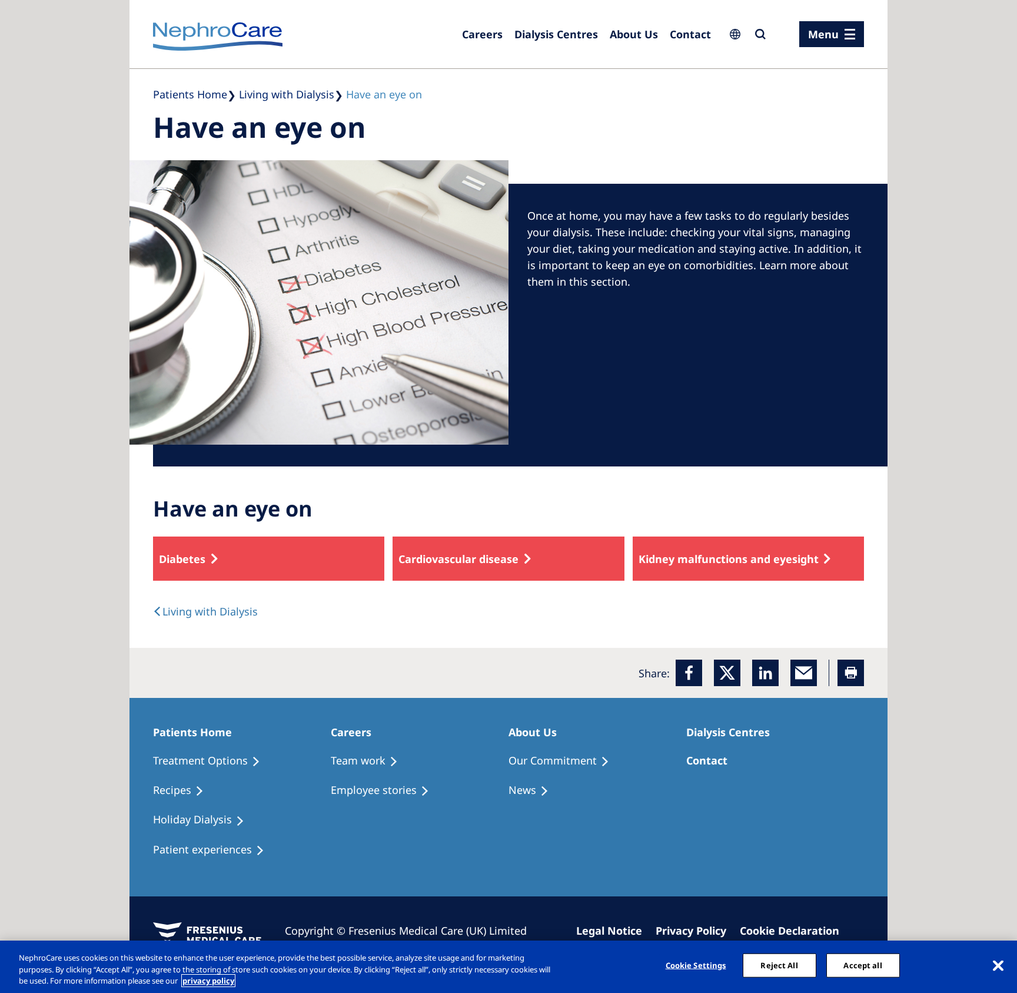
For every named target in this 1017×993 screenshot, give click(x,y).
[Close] (998, 965)
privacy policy (208, 980)
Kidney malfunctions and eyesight (729, 559)
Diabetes (182, 559)
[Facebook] (689, 673)
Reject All (778, 964)
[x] (727, 673)
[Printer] (850, 673)
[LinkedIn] (765, 673)
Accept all (862, 964)
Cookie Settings (696, 964)
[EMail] (803, 673)
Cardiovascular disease (458, 559)
